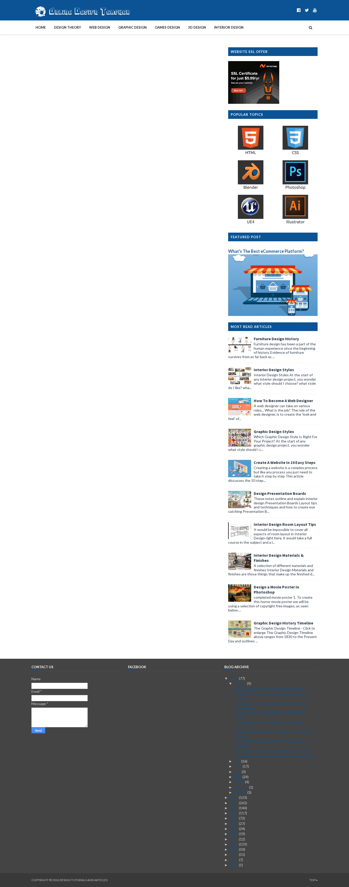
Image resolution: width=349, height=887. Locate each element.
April (238, 777)
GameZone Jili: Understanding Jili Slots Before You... (270, 715)
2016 (234, 844)
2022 (234, 813)
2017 (234, 839)
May (238, 771)
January (240, 792)
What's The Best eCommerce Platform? (266, 251)
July (237, 761)
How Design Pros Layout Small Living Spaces (268, 689)
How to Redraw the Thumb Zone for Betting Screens (268, 724)
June (238, 766)
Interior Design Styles (274, 369)
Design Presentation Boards (280, 493)
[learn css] (295, 154)
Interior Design (228, 27)
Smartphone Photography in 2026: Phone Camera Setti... (272, 734)
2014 (234, 854)
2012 (234, 865)
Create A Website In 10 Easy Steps (285, 462)
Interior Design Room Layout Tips (285, 524)
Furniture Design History (276, 338)
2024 (234, 803)
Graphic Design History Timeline (283, 623)
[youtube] (315, 10)
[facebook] (298, 10)
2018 (234, 834)
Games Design (167, 27)
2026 (234, 678)
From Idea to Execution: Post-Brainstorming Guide (273, 756)
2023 (234, 808)
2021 (234, 818)
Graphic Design (132, 27)
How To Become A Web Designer (283, 400)
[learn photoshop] (295, 189)
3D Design (197, 27)
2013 (234, 860)
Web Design (99, 27)
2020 (234, 823)
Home (41, 27)
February (241, 787)
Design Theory (67, 27)
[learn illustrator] (295, 223)
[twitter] (307, 10)
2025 (234, 797)
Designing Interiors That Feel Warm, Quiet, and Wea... (271, 696)
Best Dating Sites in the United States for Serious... (274, 751)
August (240, 683)
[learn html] (250, 154)
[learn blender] (250, 189)
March (239, 782)
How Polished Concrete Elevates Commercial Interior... (269, 743)
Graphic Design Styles (274, 431)
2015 (234, 849)
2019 (234, 828)
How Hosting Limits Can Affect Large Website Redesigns (270, 705)
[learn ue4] (250, 223)
